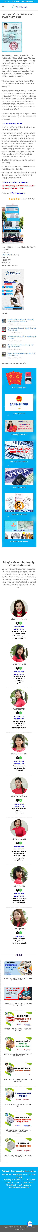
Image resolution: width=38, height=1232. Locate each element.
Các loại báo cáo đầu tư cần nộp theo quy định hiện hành (21, 346)
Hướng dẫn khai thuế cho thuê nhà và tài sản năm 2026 (21, 354)
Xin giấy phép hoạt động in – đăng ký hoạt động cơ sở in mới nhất (21, 320)
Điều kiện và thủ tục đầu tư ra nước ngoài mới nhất (22, 337)
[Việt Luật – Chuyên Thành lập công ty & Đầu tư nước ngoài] (19, 6)
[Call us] (20, 623)
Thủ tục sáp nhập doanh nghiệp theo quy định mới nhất (22, 329)
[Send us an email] (17, 623)
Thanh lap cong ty (18, 193)
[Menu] (3, 6)
